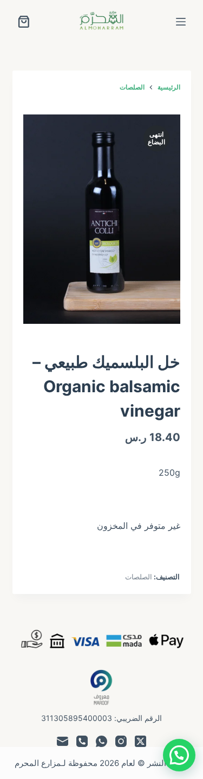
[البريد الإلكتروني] (62, 741)
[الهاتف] (82, 741)
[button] (179, 755)
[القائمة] (181, 22)
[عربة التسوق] (24, 22)
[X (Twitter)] (140, 741)
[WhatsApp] (101, 741)
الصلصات (138, 576)
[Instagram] (121, 741)
